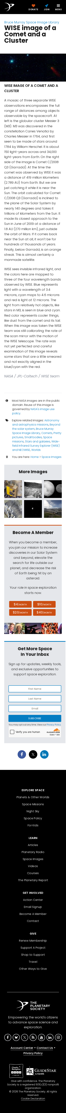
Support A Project (33, 948)
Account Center (22, 1048)
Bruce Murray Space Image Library (31, 22)
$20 (20, 612)
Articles (33, 845)
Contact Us (45, 1048)
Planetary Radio (33, 852)
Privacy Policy (54, 724)
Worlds (36, 450)
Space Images (51, 457)
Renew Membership (33, 941)
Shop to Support (33, 955)
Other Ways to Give (33, 969)
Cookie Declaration (33, 1098)
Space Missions (33, 804)
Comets (46, 433)
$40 (44, 612)
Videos (33, 866)
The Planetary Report (33, 880)
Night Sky (33, 811)
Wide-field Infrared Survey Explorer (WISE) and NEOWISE (36, 445)
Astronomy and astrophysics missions (35, 422)
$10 (44, 604)
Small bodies (33, 437)
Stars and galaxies (37, 441)
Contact (33, 921)
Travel (33, 962)
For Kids (33, 825)
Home (35, 457)
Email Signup (33, 907)
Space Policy (33, 818)
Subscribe (34, 718)
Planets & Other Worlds (33, 797)
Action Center (33, 900)
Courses (33, 873)
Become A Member (33, 914)
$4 (20, 604)
